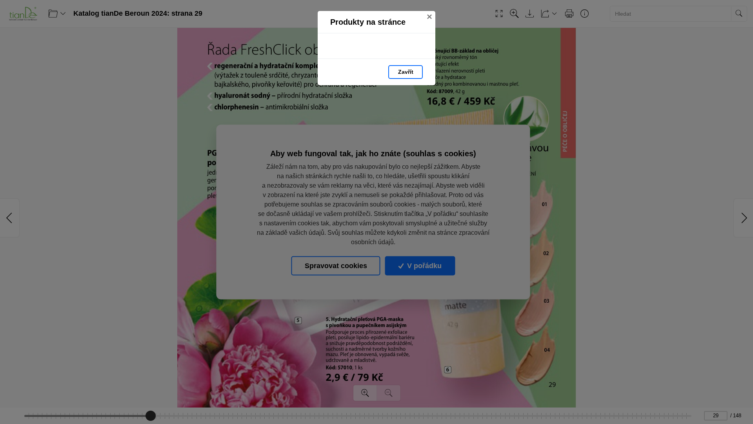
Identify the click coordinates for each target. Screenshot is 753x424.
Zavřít (405, 72)
